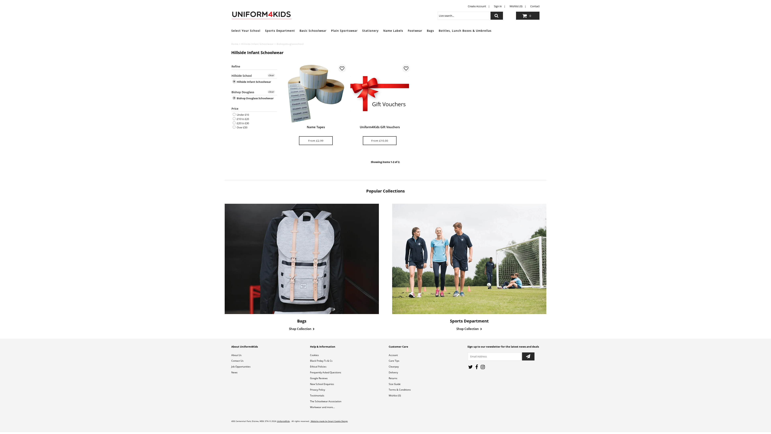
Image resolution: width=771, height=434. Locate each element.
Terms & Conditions (400, 389)
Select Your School (245, 31)
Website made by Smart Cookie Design (329, 421)
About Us (236, 355)
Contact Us (237, 360)
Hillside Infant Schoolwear (257, 43)
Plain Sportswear (344, 31)
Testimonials (317, 395)
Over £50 (241, 127)
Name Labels (393, 31)
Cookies (314, 355)
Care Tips (394, 360)
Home (234, 43)
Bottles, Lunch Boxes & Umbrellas (465, 31)
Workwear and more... (322, 407)
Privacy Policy (317, 389)
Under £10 (242, 115)
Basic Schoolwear (313, 31)
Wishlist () (395, 395)
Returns (393, 378)
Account (393, 355)
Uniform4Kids (283, 421)
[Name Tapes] (316, 93)
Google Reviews (319, 378)
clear (271, 75)
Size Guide (395, 384)
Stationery (370, 31)
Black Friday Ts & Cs (321, 360)
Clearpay (394, 366)
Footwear (415, 31)
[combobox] (464, 16)
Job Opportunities (241, 366)
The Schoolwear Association (325, 401)
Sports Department (280, 31)
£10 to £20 (242, 119)
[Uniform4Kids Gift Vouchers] (379, 93)
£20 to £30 (242, 123)
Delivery (393, 372)
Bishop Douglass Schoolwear (255, 98)
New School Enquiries (322, 384)
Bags (430, 31)
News (234, 372)
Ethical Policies (318, 366)
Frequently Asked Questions (325, 372)
